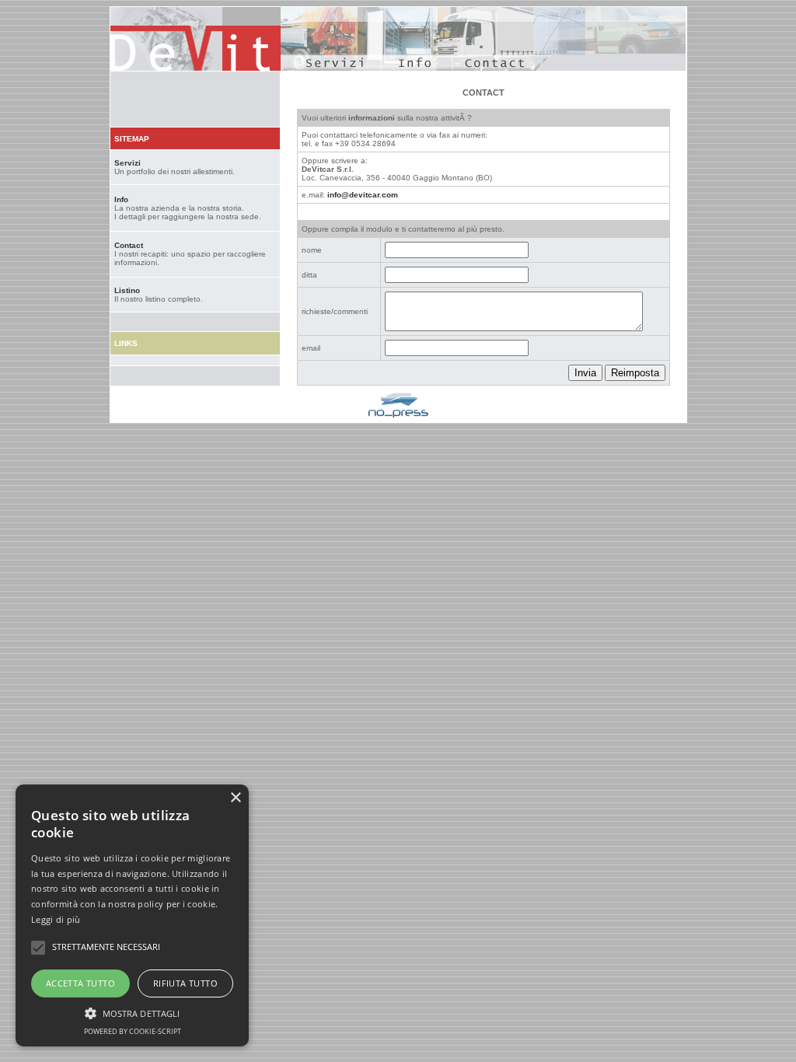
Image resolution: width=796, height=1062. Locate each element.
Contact (128, 245)
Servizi (127, 163)
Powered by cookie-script (132, 1031)
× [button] (235, 798)
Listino (127, 290)
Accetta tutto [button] (80, 983)
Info (121, 199)
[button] (132, 1012)
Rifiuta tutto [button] (185, 983)
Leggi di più (56, 919)
